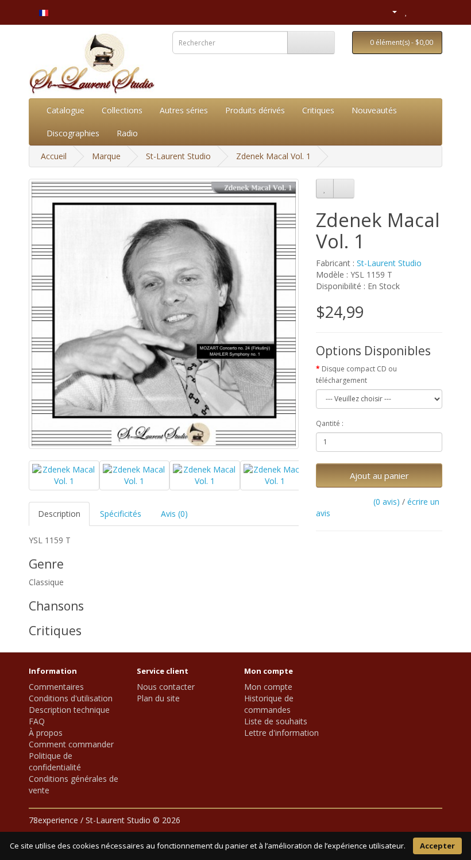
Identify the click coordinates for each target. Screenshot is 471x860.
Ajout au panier (379, 475)
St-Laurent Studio (178, 156)
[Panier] (419, 11)
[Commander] (433, 11)
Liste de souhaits (275, 721)
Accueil (54, 156)
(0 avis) (386, 501)
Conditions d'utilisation (71, 698)
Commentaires (56, 686)
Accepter (437, 845)
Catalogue (65, 110)
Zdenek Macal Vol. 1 (273, 156)
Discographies (73, 133)
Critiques (318, 110)
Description (59, 513)
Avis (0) (174, 513)
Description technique (69, 709)
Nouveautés (374, 110)
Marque (106, 156)
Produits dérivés (255, 110)
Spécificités (120, 513)
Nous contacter (166, 686)
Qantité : (329, 423)
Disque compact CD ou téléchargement (356, 374)
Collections (122, 110)
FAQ (37, 721)
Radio (127, 133)
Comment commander (71, 744)
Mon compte (268, 686)
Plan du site (158, 698)
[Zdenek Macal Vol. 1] (164, 314)
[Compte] (390, 11)
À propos (46, 732)
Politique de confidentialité (55, 761)
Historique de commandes (269, 704)
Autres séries (184, 110)
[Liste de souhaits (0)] (406, 11)
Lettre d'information (281, 732)
